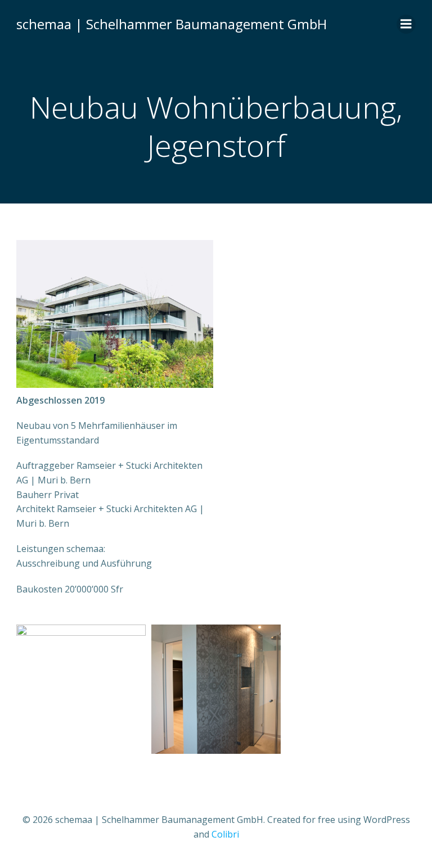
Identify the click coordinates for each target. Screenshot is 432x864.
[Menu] (406, 24)
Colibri (225, 834)
